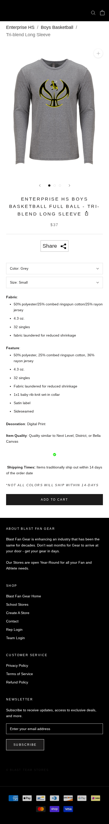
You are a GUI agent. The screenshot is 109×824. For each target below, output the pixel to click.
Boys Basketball (57, 27)
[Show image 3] (60, 185)
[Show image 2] (54, 185)
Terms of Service (19, 674)
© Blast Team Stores (27, 769)
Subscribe (25, 745)
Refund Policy (17, 682)
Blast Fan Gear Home (23, 596)
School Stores (17, 604)
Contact (12, 621)
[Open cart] (102, 12)
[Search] (93, 12)
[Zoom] (98, 53)
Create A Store (17, 613)
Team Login (15, 638)
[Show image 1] (49, 185)
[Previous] (40, 185)
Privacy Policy (17, 665)
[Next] (69, 185)
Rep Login (14, 629)
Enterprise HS (20, 27)
